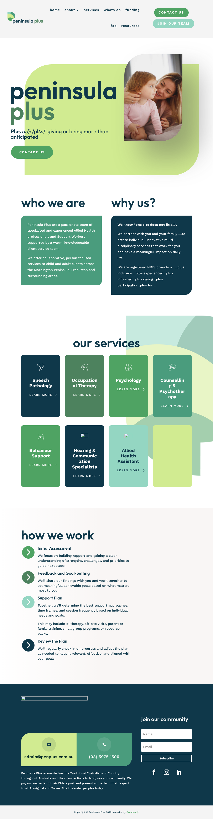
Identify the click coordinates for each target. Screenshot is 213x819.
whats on (112, 10)
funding (132, 10)
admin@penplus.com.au (48, 756)
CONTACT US (32, 152)
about (69, 10)
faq (114, 26)
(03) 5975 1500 (104, 756)
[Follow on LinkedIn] (178, 772)
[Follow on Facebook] (154, 772)
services (91, 10)
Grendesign (132, 812)
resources (130, 26)
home (55, 10)
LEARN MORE (40, 394)
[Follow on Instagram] (166, 772)
